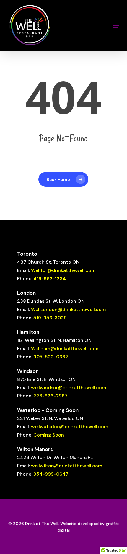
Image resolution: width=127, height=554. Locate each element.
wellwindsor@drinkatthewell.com (68, 387)
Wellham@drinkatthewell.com (64, 348)
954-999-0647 (51, 474)
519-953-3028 (50, 318)
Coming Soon (48, 435)
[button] (116, 26)
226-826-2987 (50, 396)
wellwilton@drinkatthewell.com (66, 466)
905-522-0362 (50, 357)
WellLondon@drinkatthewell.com (68, 309)
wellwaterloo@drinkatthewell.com (69, 426)
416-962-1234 (49, 279)
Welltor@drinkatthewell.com (63, 270)
